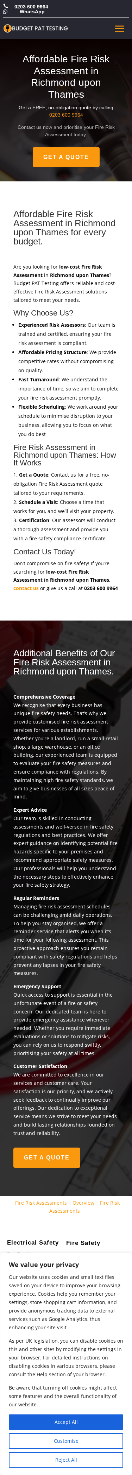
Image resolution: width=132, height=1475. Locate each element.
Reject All (66, 1459)
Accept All (66, 1422)
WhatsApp (32, 11)
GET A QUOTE (66, 157)
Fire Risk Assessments (41, 1202)
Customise (66, 1441)
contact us (26, 588)
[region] (66, 1364)
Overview (83, 1202)
